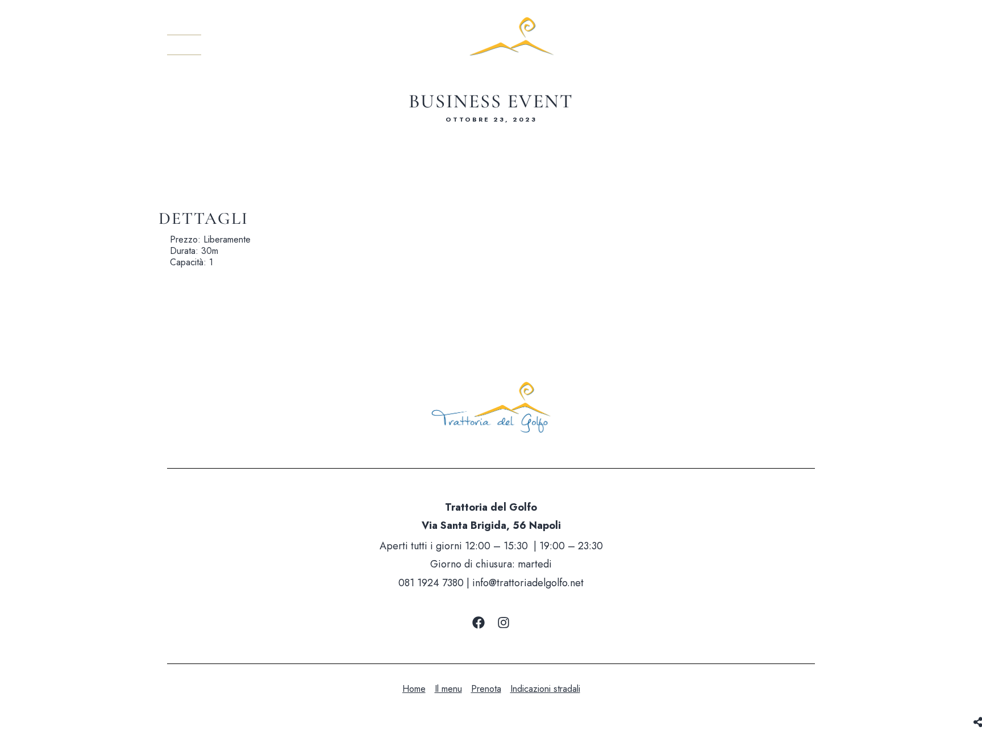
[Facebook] (478, 622)
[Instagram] (503, 622)
